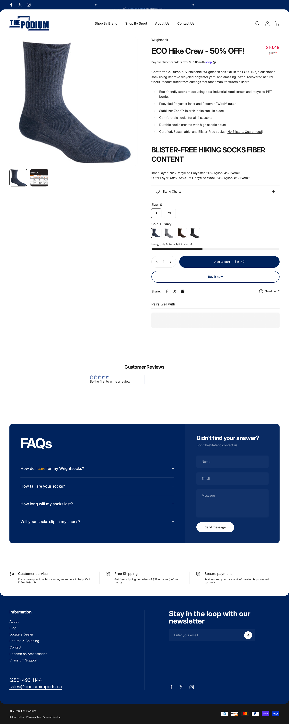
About (13, 621)
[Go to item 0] (18, 177)
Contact (15, 647)
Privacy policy (33, 717)
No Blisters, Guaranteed (244, 132)
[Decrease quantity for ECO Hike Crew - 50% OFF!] (156, 261)
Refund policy (16, 717)
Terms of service (52, 717)
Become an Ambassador (28, 654)
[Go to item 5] (39, 177)
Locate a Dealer (21, 634)
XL (170, 213)
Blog (12, 628)
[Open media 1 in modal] (73, 101)
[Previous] (96, 4)
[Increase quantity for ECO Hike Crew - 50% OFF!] (171, 261)
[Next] (193, 4)
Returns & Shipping (24, 641)
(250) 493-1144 (27, 582)
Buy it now (215, 277)
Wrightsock (159, 40)
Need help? (272, 291)
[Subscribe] (248, 635)
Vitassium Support (23, 660)
